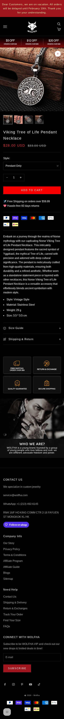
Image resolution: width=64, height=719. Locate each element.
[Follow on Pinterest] (22, 684)
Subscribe (17, 668)
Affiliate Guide (11, 567)
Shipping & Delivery (15, 602)
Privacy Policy (11, 549)
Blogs (6, 572)
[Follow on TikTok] (39, 684)
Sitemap (8, 578)
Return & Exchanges (15, 608)
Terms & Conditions (14, 555)
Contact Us (9, 596)
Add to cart (32, 190)
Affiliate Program (13, 560)
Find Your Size (12, 620)
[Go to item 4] (39, 119)
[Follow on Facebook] (5, 684)
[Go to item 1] (7, 119)
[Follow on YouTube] (30, 684)
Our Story (8, 543)
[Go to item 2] (18, 119)
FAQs (6, 626)
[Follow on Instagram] (13, 684)
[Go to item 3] (28, 119)
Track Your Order (13, 614)
